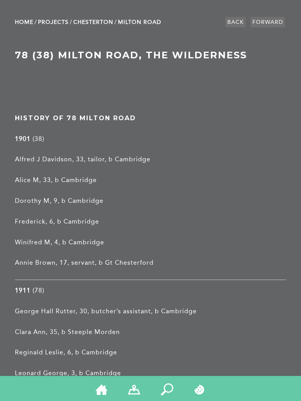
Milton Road (139, 22)
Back (235, 22)
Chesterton (93, 22)
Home (24, 22)
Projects (53, 22)
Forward (267, 22)
